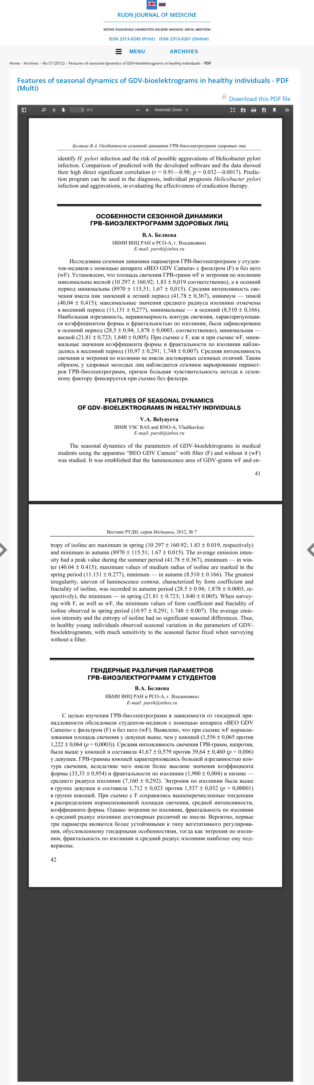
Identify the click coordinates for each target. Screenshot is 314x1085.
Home (15, 63)
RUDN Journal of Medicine (157, 21)
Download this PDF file (260, 99)
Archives (184, 51)
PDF (207, 63)
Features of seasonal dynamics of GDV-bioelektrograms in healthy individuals (134, 63)
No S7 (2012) (54, 63)
